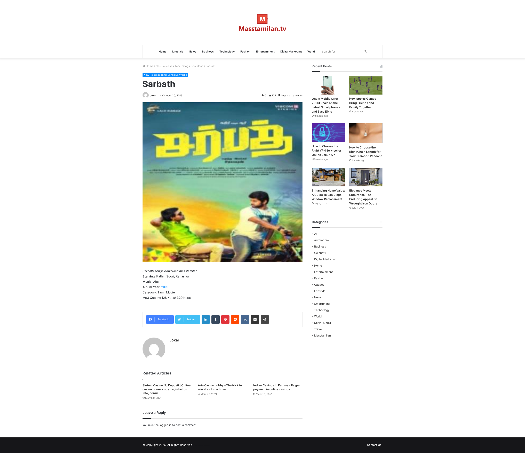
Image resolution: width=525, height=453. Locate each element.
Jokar (153, 95)
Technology (227, 51)
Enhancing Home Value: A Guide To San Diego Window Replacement (328, 195)
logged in (165, 425)
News (192, 51)
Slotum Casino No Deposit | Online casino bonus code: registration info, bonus (167, 389)
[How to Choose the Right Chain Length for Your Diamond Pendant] (365, 133)
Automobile (321, 240)
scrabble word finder (198, 445)
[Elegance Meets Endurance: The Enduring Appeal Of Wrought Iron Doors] (365, 177)
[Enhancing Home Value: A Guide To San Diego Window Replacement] (328, 177)
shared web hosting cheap (205, 445)
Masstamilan (322, 335)
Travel (318, 329)
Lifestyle (177, 51)
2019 (164, 287)
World (311, 51)
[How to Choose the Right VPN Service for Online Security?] (328, 132)
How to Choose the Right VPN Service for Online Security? (326, 150)
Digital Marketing (291, 51)
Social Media (322, 322)
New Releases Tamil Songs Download (179, 66)
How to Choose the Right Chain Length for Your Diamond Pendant (365, 152)
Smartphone (322, 303)
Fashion (245, 51)
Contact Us (374, 444)
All (315, 233)
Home (163, 51)
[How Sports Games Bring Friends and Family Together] (365, 85)
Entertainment (265, 51)
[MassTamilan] (262, 22)
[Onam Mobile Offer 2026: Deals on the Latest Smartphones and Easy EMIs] (328, 85)
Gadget (319, 284)
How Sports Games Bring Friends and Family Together (362, 103)
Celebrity (320, 252)
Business (208, 51)
